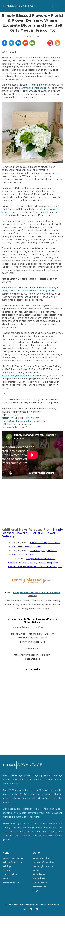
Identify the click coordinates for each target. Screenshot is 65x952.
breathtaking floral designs (33, 88)
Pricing (7, 866)
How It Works (11, 858)
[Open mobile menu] (55, 6)
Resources (9, 883)
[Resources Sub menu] (18, 882)
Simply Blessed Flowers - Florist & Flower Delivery (32, 533)
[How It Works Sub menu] (22, 858)
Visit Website (32, 659)
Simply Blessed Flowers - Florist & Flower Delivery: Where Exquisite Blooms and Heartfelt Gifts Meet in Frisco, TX (35, 563)
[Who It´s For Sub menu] (21, 862)
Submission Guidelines (39, 876)
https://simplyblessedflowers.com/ (20, 376)
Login (35, 891)
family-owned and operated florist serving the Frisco (30, 291)
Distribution (10, 874)
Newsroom (39, 886)
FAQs (35, 870)
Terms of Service (43, 862)
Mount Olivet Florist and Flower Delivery (23, 421)
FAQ (5, 878)
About (6, 870)
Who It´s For (10, 862)
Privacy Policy (41, 858)
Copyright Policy (42, 866)
